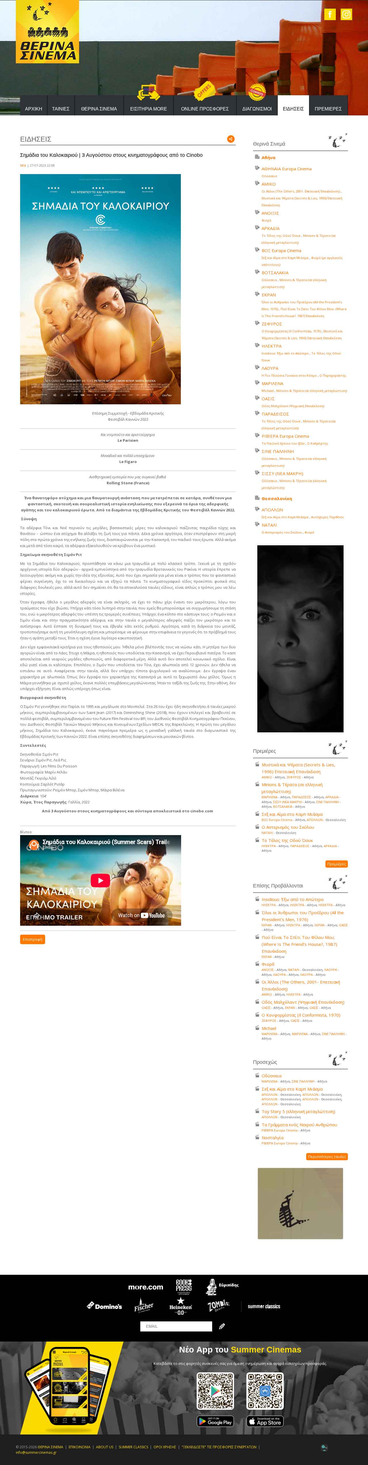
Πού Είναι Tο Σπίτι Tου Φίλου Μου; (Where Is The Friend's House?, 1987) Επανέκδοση (299, 944)
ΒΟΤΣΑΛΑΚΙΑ (275, 272)
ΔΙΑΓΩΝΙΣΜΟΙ (257, 108)
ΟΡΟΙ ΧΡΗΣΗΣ (165, 1447)
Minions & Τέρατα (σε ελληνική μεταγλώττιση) (311, 390)
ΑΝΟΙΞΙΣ (270, 213)
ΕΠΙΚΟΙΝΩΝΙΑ (80, 1447)
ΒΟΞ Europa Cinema (281, 250)
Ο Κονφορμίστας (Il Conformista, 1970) (291, 331)
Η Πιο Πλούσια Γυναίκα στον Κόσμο (289, 375)
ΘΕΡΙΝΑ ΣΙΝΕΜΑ (99, 108)
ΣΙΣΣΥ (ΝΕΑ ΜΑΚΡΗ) (282, 473)
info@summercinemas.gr (36, 1452)
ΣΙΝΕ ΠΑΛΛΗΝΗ (278, 451)
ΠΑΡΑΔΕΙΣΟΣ (275, 414)
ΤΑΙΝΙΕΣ (61, 108)
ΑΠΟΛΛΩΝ (272, 510)
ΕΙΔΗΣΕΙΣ (293, 108)
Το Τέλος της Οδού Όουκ (281, 235)
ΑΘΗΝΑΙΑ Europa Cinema (287, 169)
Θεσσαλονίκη (277, 498)
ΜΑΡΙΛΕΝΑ (272, 383)
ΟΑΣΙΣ (268, 398)
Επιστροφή (32, 939)
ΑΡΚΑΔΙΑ (270, 228)
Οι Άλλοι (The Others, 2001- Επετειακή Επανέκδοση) (301, 191)
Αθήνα (268, 157)
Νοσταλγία (272, 1137)
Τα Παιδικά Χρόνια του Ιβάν (283, 443)
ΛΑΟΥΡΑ (270, 368)
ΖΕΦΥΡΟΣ (272, 324)
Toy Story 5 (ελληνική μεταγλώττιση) (298, 1111)
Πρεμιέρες (336, 863)
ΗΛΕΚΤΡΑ (271, 346)
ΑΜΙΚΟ (269, 184)
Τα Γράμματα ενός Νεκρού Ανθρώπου (299, 1124)
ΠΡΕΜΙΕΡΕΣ (328, 108)
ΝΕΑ (23, 165)
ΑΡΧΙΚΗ (33, 108)
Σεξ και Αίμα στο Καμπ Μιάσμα (285, 258)
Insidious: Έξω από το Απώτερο (285, 353)
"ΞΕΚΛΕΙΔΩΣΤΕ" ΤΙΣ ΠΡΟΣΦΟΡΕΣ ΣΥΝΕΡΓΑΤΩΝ (219, 1447)
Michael (268, 390)
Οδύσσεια (269, 176)
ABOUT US (104, 1447)
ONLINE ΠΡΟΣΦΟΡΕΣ (205, 108)
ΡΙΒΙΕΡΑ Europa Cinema (285, 436)
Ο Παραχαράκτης (332, 375)
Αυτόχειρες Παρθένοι (327, 517)
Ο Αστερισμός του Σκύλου (282, 532)
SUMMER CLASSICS (133, 1447)
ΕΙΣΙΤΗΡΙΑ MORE (148, 108)
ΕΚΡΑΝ (269, 295)
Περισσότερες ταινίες (327, 1156)
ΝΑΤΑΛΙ (269, 525)
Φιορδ (266, 220)
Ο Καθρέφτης (317, 443)
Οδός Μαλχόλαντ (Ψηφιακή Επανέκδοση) (293, 406)
